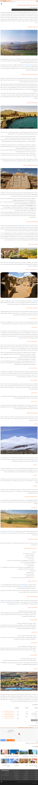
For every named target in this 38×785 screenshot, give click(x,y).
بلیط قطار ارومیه (8, 602)
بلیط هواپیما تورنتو (16, 777)
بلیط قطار (36, 775)
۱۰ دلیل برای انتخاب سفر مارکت (5, 775)
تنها (36, 718)
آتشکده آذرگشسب (35, 300)
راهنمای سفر (17, 779)
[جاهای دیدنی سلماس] (5, 750)
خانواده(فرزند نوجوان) (34, 714)
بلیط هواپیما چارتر (16, 773)
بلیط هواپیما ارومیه (21, 225)
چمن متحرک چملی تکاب (9, 531)
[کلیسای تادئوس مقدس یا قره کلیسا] (14, 750)
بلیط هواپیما (23, 584)
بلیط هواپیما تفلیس (25, 779)
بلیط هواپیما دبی (26, 773)
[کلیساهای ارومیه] (14, 759)
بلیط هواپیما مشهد (26, 777)
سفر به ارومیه (31, 266)
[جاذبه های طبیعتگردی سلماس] (33, 750)
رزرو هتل (36, 777)
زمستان (26, 716)
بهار (26, 711)
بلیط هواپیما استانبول (16, 771)
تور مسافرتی (36, 773)
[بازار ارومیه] (23, 759)
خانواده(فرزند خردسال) (34, 713)
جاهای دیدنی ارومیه (29, 64)
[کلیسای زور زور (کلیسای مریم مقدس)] (5, 759)
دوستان (36, 716)
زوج (36, 711)
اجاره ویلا (36, 779)
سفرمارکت (36, 771)
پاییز (26, 714)
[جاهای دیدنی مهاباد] (23, 750)
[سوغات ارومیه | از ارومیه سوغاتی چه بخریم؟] (33, 759)
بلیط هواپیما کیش (26, 775)
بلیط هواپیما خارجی (16, 775)
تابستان (26, 713)
